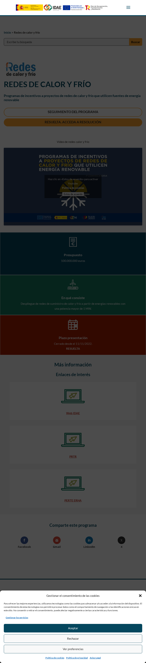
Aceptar (73, 628)
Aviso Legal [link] (95, 657)
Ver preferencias (73, 649)
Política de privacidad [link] (77, 657)
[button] (140, 596)
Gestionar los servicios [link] (17, 617)
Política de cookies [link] (54, 657)
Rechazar (73, 638)
